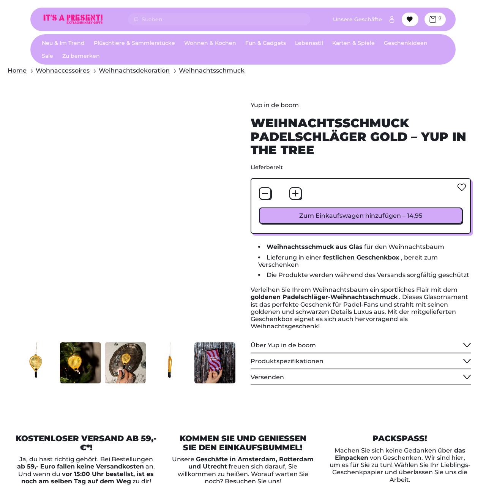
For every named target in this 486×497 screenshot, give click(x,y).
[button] (35, 362)
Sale (47, 55)
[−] (265, 193)
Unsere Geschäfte (357, 19)
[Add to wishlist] (461, 187)
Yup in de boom (275, 105)
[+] (295, 193)
